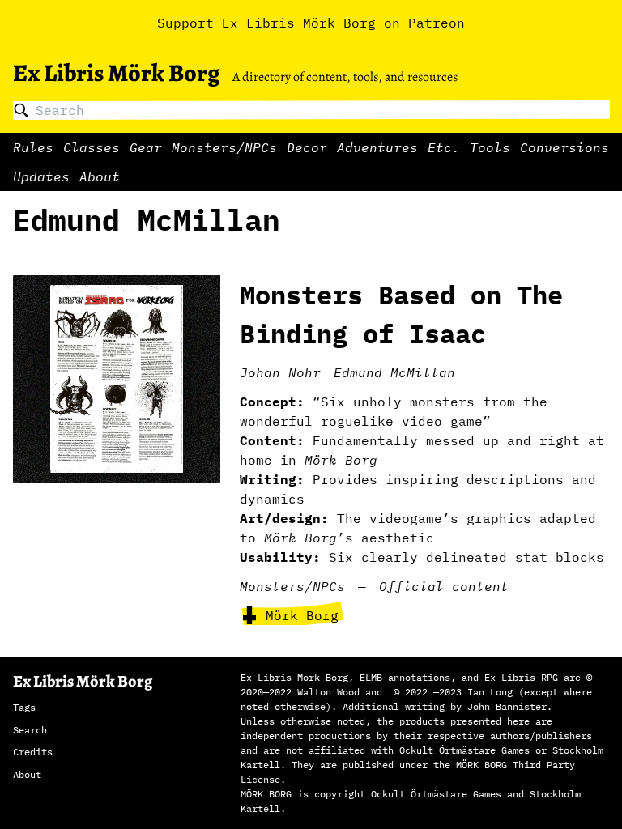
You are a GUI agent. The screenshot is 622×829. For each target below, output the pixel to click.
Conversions (564, 147)
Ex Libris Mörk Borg (116, 72)
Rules (33, 147)
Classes (91, 147)
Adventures (377, 147)
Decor (307, 147)
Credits (33, 752)
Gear (146, 147)
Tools (490, 147)
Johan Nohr (280, 372)
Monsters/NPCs (224, 147)
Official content (444, 586)
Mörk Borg (302, 615)
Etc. (444, 147)
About (99, 176)
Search (30, 730)
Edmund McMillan (394, 372)
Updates (41, 176)
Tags (24, 707)
